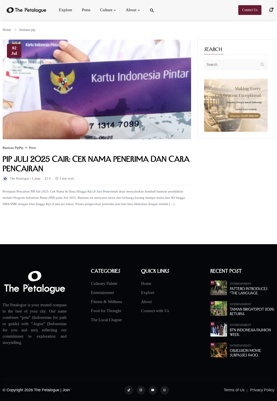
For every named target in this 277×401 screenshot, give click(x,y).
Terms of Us (234, 390)
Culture (106, 10)
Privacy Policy (262, 390)
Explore (65, 10)
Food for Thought (106, 310)
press (32, 147)
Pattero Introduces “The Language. (248, 291)
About (131, 10)
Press (86, 10)
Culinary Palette (104, 283)
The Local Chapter (106, 320)
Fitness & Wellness (106, 301)
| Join (65, 390)
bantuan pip (27, 30)
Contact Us (250, 10)
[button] (152, 10)
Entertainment (102, 292)
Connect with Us (155, 310)
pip (21, 147)
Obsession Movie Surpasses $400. (245, 352)
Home (8, 30)
